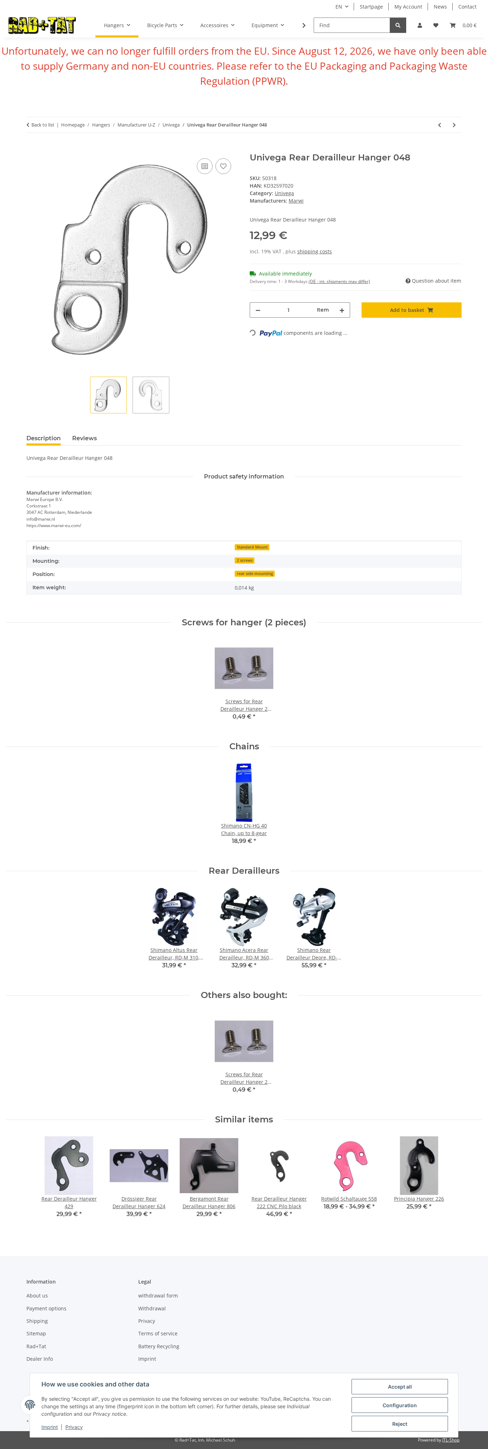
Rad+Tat (36, 1346)
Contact (467, 6)
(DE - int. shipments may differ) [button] (339, 281)
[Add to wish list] (223, 166)
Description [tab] (43, 438)
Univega (284, 193)
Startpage (371, 6)
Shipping (37, 1321)
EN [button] (338, 6)
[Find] (398, 25)
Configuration (400, 1405)
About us (37, 1295)
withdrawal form (158, 1295)
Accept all (400, 1387)
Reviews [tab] (84, 438)
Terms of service (158, 1333)
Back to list (42, 124)
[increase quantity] (342, 310)
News (440, 6)
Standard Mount (252, 547)
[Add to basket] (32, 149)
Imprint (49, 1427)
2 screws (245, 560)
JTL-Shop (450, 1440)
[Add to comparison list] (205, 166)
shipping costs (314, 251)
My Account (408, 6)
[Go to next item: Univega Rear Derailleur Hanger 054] (454, 125)
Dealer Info (39, 1358)
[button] (420, 25)
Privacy (74, 1427)
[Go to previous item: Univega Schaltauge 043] (439, 125)
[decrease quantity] (258, 310)
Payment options (46, 1308)
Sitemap (36, 1333)
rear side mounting (255, 573)
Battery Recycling (158, 1346)
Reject (399, 1424)
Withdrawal (152, 1308)
